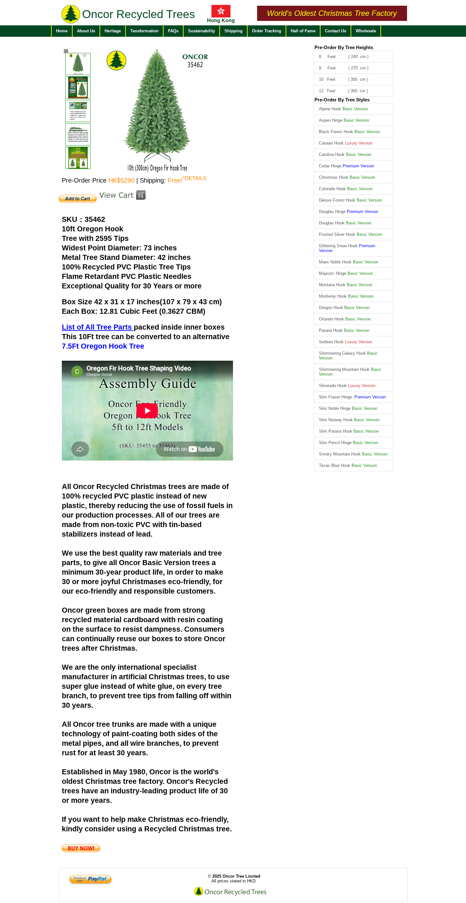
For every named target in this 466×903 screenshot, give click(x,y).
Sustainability (201, 31)
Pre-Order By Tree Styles (342, 99)
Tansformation (144, 31)
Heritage (113, 31)
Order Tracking (266, 31)
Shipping (233, 31)
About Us (86, 31)
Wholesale (366, 31)
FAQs (173, 31)
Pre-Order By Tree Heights (343, 47)
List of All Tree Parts (98, 327)
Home (62, 31)
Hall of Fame (303, 31)
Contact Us (335, 31)
